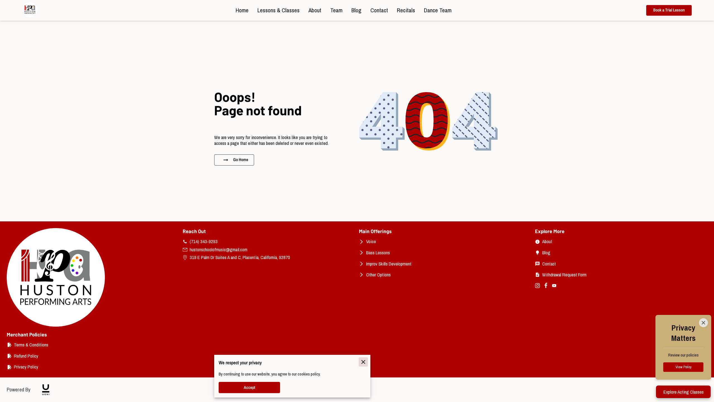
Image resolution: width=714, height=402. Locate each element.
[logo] (46, 389)
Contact (549, 264)
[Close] (703, 322)
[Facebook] (545, 285)
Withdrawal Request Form (564, 274)
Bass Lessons (378, 252)
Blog (546, 252)
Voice (371, 241)
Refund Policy (26, 356)
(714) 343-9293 (204, 241)
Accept (249, 387)
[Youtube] (554, 285)
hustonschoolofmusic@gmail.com (218, 249)
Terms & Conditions (31, 345)
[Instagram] (537, 285)
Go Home (240, 159)
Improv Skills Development (388, 264)
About (547, 241)
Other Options (378, 274)
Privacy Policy (26, 367)
